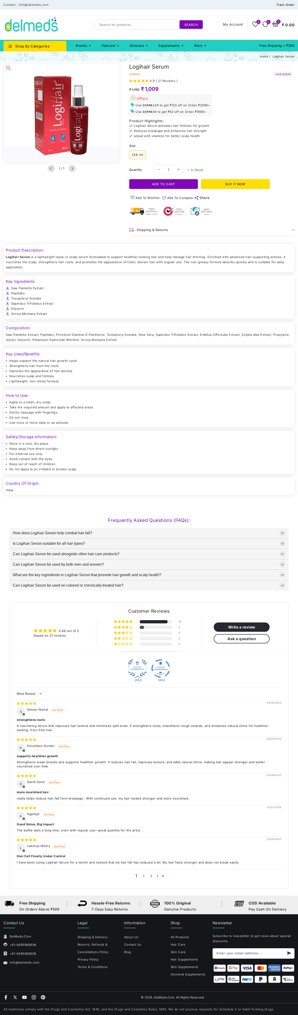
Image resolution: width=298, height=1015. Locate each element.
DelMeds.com (164, 997)
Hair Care (178, 944)
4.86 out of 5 (69, 631)
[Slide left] (51, 168)
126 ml (137, 155)
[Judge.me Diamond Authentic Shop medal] (137, 668)
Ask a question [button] (241, 638)
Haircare (108, 45)
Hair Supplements (184, 959)
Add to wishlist (147, 198)
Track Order (285, 5)
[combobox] (149, 24)
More (198, 45)
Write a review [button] (241, 627)
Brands (81, 45)
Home (264, 56)
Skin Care (178, 952)
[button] (139, 81)
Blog (127, 952)
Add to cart (163, 184)
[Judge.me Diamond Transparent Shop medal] (160, 668)
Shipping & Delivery (93, 937)
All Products (180, 937)
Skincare (137, 45)
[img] (26, 703)
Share (205, 198)
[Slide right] (72, 168)
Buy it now (235, 184)
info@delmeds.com (23, 962)
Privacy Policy (88, 959)
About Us (131, 937)
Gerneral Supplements (188, 974)
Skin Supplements (184, 967)
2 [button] (144, 876)
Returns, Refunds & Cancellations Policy (93, 948)
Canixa (134, 74)
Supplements (169, 45)
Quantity (135, 169)
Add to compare (180, 198)
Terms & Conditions (93, 967)
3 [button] (151, 876)
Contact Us (132, 944)
